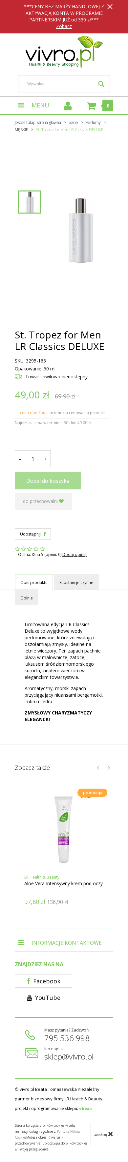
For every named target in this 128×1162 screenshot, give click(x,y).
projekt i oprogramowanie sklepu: (53, 1108)
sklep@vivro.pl (69, 1056)
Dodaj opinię (74, 554)
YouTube (46, 998)
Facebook (46, 981)
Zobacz (64, 26)
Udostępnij (31, 534)
